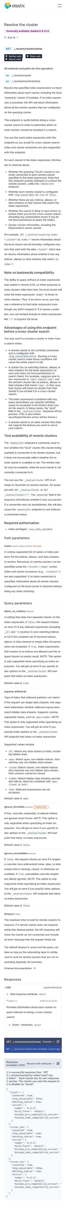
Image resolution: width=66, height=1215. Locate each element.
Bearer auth (14, 59)
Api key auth (14, 56)
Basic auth (35, 56)
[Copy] (58, 1041)
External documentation (18, 968)
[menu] (11, 37)
